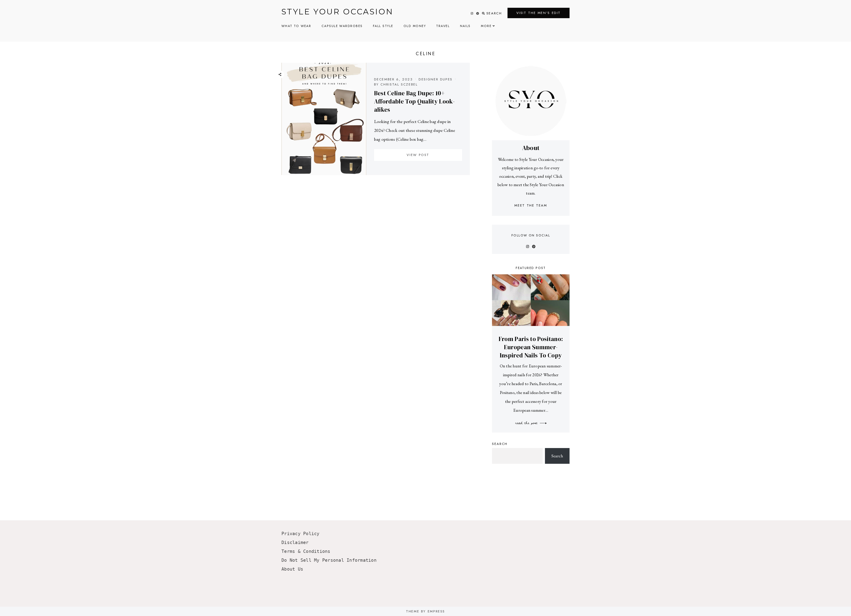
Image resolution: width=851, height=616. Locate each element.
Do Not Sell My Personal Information (329, 560)
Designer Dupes (436, 79)
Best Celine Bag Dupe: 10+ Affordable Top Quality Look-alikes (414, 101)
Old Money (415, 26)
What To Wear (296, 26)
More (486, 26)
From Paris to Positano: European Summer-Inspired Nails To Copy (531, 347)
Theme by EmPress (425, 611)
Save (283, 104)
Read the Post (527, 423)
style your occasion (337, 11)
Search (499, 443)
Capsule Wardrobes (342, 26)
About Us (292, 569)
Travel (443, 26)
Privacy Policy (300, 533)
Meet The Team (530, 205)
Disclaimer (295, 542)
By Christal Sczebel (396, 84)
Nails (465, 26)
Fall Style (383, 26)
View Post (418, 154)
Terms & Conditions (305, 551)
